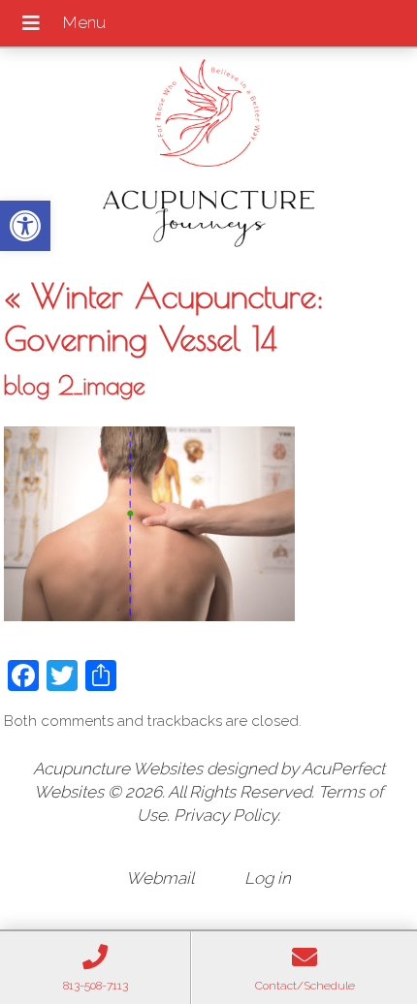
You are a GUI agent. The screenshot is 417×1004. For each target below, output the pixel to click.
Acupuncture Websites (118, 768)
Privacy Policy (225, 815)
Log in (267, 878)
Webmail (160, 878)
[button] (25, 226)
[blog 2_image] (149, 615)
